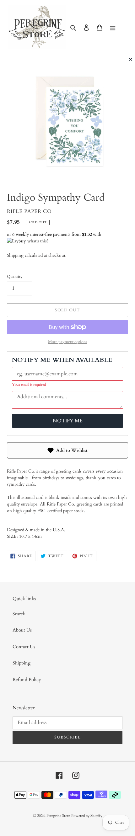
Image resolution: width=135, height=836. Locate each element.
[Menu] (112, 27)
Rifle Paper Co (29, 211)
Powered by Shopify (86, 815)
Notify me (68, 420)
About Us (22, 630)
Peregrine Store (58, 815)
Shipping (15, 255)
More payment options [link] (67, 342)
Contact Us (24, 646)
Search (19, 614)
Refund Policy (27, 679)
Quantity (15, 276)
